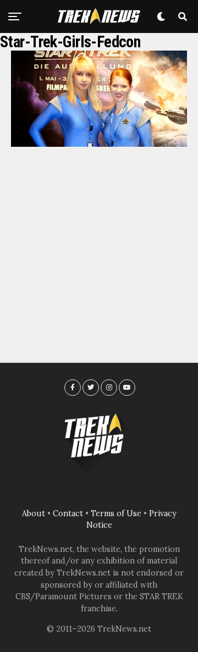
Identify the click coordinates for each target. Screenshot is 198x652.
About (33, 513)
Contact (68, 513)
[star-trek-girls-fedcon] (99, 143)
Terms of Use (116, 513)
